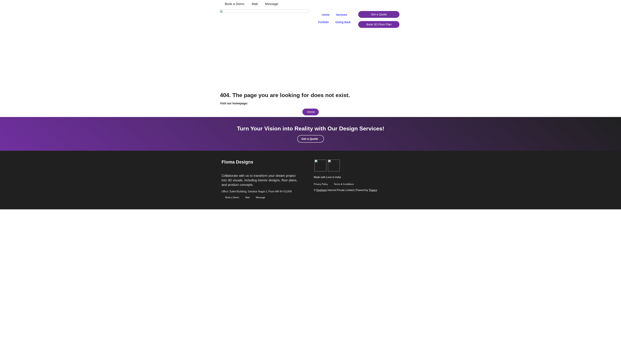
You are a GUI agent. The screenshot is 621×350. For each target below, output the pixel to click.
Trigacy (373, 190)
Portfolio (323, 22)
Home (325, 14)
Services (341, 14)
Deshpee (321, 190)
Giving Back (343, 22)
